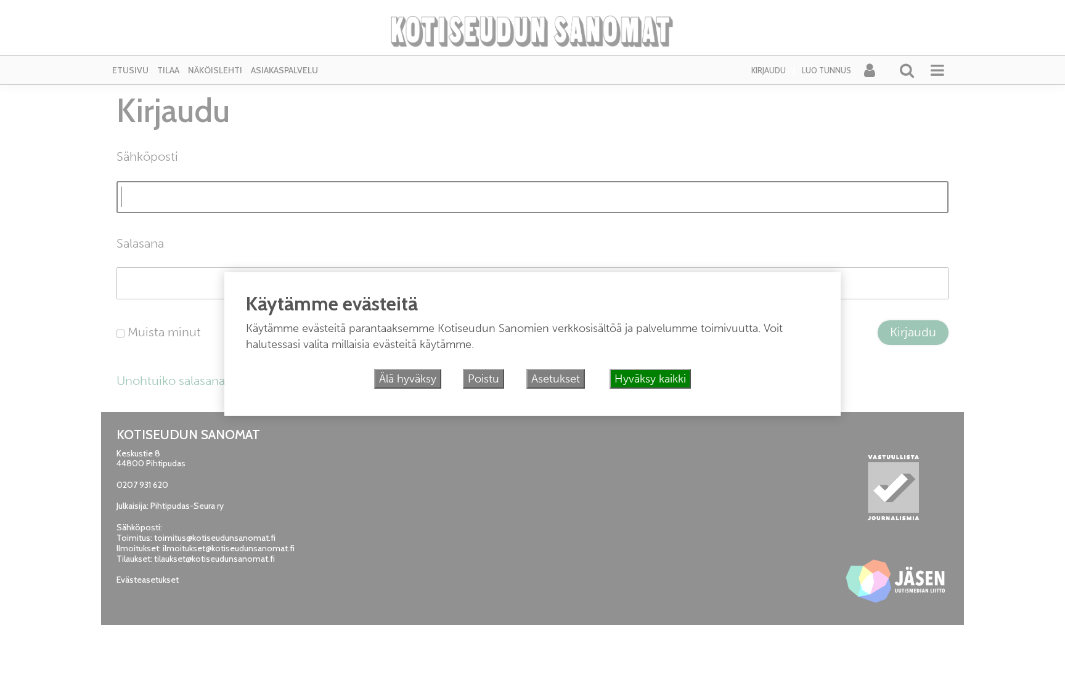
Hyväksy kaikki (650, 379)
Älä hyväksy (407, 379)
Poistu (483, 379)
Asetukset (555, 379)
